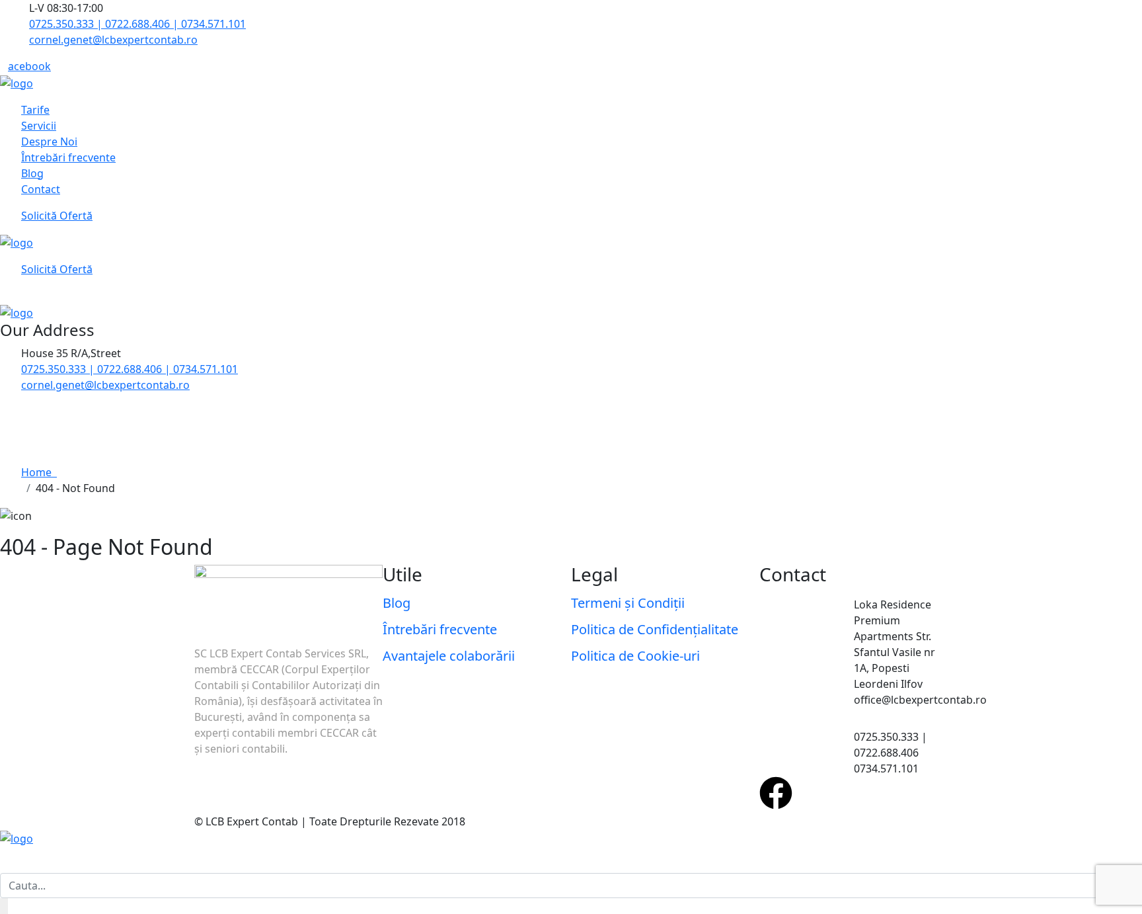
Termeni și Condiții (628, 603)
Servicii (38, 125)
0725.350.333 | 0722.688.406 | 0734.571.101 (137, 24)
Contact (40, 189)
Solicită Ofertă (57, 215)
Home (39, 472)
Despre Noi (49, 141)
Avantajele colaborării (449, 656)
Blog (32, 173)
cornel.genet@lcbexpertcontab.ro (113, 39)
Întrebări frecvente (68, 157)
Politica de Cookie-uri (635, 656)
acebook (29, 66)
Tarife (35, 110)
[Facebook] (775, 793)
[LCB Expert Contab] (16, 82)
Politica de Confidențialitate (654, 629)
